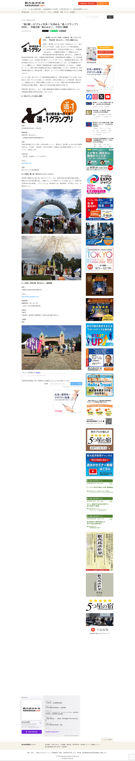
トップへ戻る (108, 739)
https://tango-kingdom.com (30, 296)
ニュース (33, 12)
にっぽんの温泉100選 (34, 9)
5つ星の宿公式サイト (65, 9)
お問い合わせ (55, 744)
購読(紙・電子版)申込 (88, 3)
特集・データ (64, 12)
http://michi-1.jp (26, 163)
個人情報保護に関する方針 (52, 746)
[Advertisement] (36, 401)
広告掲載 (63, 744)
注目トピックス (31, 20)
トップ (24, 9)
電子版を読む (25, 12)
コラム (50, 12)
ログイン (104, 3)
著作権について (85, 744)
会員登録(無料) (105, 47)
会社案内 (72, 12)
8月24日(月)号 (91, 62)
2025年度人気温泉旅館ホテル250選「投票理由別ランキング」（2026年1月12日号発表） (103, 140)
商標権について (95, 744)
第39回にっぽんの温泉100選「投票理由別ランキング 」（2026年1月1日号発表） (103, 124)
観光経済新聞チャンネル (81, 9)
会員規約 (64, 746)
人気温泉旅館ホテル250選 (50, 9)
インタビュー (42, 12)
